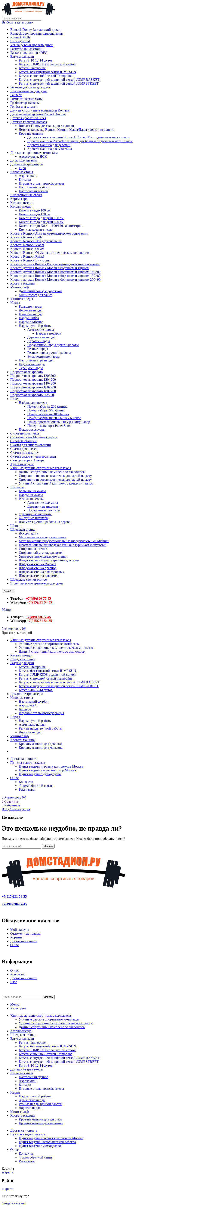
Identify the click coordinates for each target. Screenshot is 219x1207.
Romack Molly (20, 37)
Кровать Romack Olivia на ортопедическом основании (49, 252)
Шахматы (17, 487)
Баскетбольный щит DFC (28, 52)
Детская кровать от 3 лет (28, 118)
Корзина (16, 937)
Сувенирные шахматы (35, 514)
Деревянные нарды (41, 337)
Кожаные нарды (30, 314)
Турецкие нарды (31, 368)
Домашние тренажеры (26, 164)
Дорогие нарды (38, 341)
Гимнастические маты (26, 99)
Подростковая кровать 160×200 (33, 387)
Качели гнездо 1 (22, 202)
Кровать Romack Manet (27, 245)
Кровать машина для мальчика (49, 149)
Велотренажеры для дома (28, 91)
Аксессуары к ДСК (33, 156)
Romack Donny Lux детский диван (35, 29)
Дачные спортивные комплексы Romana (39, 110)
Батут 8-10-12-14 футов (36, 60)
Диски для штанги (23, 160)
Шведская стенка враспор (37, 568)
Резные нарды (37, 349)
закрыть (7, 1172)
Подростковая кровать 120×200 (33, 379)
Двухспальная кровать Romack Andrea (38, 114)
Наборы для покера (33, 402)
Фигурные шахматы (33, 518)
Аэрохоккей (27, 176)
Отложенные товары (25, 933)
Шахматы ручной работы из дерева (44, 522)
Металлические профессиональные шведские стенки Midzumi (64, 541)
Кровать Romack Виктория (30, 260)
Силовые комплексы (25, 433)
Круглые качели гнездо (36, 229)
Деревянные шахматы (43, 506)
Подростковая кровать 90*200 (32, 395)
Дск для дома (28, 533)
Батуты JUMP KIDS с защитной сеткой (47, 64)
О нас (14, 945)
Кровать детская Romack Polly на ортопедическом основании (55, 264)
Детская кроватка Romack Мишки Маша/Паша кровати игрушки (66, 129)
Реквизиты (27, 789)
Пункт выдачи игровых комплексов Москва (51, 766)
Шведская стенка (22, 529)
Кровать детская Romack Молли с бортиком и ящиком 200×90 (55, 279)
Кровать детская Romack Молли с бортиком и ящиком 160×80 (55, 272)
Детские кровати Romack (28, 122)
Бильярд (25, 179)
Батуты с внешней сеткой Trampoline (45, 76)
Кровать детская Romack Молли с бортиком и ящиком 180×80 (55, 276)
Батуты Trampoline (32, 68)
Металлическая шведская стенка (42, 537)
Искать (7, 591)
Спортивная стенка (33, 549)
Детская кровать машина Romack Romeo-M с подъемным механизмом (78, 137)
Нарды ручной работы (35, 325)
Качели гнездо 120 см (34, 214)
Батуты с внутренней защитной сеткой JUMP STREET (59, 83)
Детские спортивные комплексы (34, 152)
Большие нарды (30, 306)
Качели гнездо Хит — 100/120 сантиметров (50, 226)
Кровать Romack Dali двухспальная (36, 241)
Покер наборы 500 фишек (46, 410)
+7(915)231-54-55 (39, 602)
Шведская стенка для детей (39, 575)
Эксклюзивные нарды (43, 356)
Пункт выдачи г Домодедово (40, 774)
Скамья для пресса (23, 449)
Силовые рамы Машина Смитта (33, 437)
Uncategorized (20, 41)
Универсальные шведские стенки (43, 556)
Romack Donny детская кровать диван (46, 126)
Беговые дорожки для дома (30, 87)
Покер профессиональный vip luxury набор (58, 422)
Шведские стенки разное (28, 579)
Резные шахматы (31, 499)
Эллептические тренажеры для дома (36, 583)
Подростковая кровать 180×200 (33, 391)
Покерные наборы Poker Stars (48, 425)
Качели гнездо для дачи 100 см (41, 218)
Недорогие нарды (32, 364)
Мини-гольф (19, 287)
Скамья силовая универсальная (33, 456)
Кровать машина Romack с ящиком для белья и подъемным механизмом (80, 141)
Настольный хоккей (33, 191)
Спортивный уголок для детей (41, 552)
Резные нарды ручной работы (49, 352)
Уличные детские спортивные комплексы (40, 468)
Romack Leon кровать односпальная (36, 33)
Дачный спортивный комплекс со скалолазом (52, 472)
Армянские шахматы (42, 502)
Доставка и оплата (23, 941)
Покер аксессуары (32, 429)
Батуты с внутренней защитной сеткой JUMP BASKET (59, 79)
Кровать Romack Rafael (27, 256)
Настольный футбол (33, 187)
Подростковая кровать (26, 372)
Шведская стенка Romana (37, 564)
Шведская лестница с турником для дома (49, 560)
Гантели (16, 95)
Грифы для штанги (24, 106)
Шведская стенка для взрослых (41, 572)
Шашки (15, 525)
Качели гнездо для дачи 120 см (41, 222)
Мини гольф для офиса (35, 295)
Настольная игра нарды (36, 360)
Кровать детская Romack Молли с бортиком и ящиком (49, 268)
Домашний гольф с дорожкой (40, 291)
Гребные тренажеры (25, 102)
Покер (14, 399)
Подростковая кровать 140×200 (33, 383)
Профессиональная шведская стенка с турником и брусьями (62, 545)
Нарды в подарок (48, 333)
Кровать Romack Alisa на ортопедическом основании (49, 233)
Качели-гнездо (20, 206)
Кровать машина (31, 133)
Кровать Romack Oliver (27, 249)
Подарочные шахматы (43, 510)
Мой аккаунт (19, 929)
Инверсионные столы (26, 195)
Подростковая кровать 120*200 (33, 375)
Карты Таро (19, 199)
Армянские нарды (40, 329)
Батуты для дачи (22, 56)
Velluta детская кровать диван (31, 45)
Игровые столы (21, 172)
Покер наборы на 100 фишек (48, 414)
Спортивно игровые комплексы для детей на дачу (55, 475)
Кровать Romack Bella (26, 237)
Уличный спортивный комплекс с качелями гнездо (56, 483)
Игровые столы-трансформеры (41, 183)
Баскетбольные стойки (26, 49)
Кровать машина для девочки (48, 145)
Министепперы (21, 299)
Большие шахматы (32, 491)
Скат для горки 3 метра (27, 460)
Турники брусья (22, 464)
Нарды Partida (29, 318)
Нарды (15, 302)
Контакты (26, 782)
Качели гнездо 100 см (34, 210)
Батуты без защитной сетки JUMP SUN (47, 72)
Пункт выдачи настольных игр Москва (47, 770)
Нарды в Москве (31, 322)
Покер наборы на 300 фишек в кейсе (54, 418)
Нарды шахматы (31, 495)
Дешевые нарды (30, 310)
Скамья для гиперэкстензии (30, 445)
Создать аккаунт (13, 1203)
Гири (22, 168)
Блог (13, 982)
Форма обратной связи (35, 785)
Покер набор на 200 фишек (47, 406)
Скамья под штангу (24, 452)
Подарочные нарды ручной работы (53, 345)
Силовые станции (23, 441)
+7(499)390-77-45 (38, 598)
